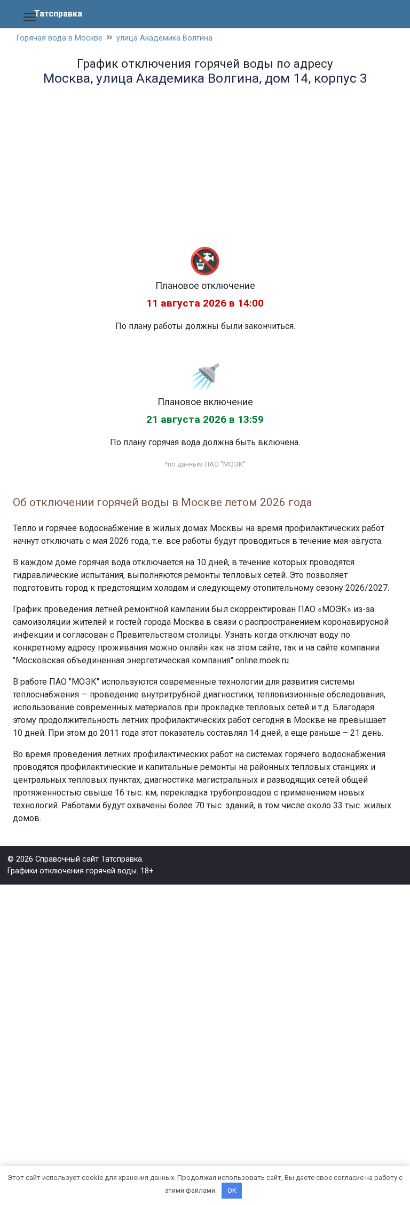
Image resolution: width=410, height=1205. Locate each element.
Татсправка (58, 14)
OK (231, 1190)
